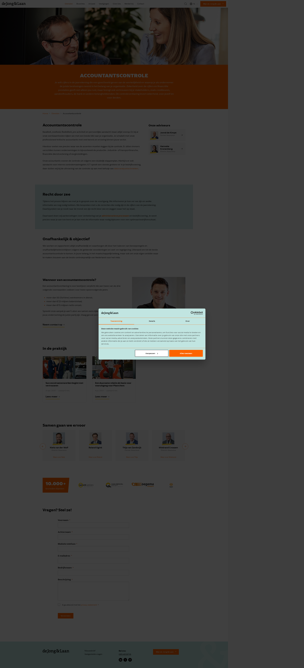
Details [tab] (152, 321)
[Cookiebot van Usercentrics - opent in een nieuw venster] (192, 313)
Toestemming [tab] (116, 321)
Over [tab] (187, 321)
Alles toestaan (186, 353)
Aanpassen (150, 353)
